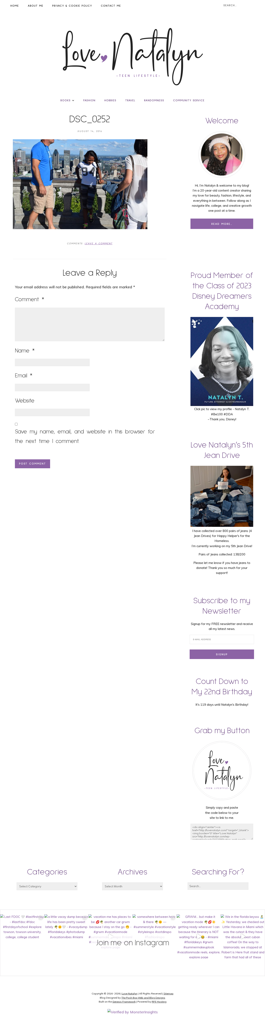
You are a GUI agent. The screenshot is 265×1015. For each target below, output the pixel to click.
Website (24, 401)
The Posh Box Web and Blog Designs (143, 997)
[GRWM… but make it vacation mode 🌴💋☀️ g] (199, 936)
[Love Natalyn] (132, 56)
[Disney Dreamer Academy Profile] (221, 404)
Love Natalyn (129, 993)
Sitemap (168, 993)
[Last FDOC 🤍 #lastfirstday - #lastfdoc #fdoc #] (22, 936)
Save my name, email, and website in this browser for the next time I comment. (85, 436)
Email (23, 376)
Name (25, 351)
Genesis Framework (124, 1001)
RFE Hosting (159, 1001)
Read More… (221, 224)
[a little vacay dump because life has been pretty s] (66, 936)
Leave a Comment (98, 243)
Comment (29, 299)
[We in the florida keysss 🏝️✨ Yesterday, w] (243, 936)
